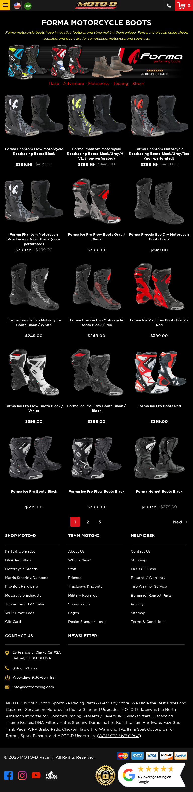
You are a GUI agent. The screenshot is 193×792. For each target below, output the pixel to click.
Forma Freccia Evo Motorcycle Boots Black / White (34, 322)
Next (178, 522)
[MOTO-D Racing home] (96, 5)
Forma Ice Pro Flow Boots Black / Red (159, 322)
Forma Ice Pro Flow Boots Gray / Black (96, 236)
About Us (76, 551)
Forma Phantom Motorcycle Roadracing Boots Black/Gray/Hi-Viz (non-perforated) (96, 153)
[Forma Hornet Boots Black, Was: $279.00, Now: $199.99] (159, 458)
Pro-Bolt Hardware (21, 586)
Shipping (139, 560)
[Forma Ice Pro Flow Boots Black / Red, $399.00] (159, 287)
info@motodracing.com (33, 687)
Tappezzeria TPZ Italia (24, 604)
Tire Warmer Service (149, 586)
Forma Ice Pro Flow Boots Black (96, 491)
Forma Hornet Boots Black (159, 491)
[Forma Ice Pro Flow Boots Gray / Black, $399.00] (96, 201)
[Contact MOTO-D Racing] (169, 5)
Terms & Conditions (148, 622)
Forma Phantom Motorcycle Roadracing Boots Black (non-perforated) (34, 239)
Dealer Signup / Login (87, 622)
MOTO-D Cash (143, 569)
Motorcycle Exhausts (23, 595)
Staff (72, 569)
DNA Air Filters (18, 560)
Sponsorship (79, 604)
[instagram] (22, 775)
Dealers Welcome (119, 736)
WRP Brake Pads (19, 613)
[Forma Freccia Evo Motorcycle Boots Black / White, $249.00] (34, 287)
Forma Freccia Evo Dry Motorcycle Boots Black (159, 236)
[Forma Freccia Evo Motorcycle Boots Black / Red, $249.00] (96, 287)
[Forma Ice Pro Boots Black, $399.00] (34, 458)
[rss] (51, 775)
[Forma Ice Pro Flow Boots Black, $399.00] (96, 458)
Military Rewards (82, 595)
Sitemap (138, 613)
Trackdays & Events (85, 586)
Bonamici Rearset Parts (151, 595)
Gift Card (13, 622)
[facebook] (8, 775)
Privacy (137, 604)
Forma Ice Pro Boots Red (159, 406)
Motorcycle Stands (21, 569)
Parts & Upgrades (20, 551)
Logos (73, 613)
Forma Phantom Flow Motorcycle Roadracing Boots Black (34, 151)
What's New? (79, 560)
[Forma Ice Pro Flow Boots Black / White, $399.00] (34, 372)
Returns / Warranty (148, 578)
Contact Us (141, 551)
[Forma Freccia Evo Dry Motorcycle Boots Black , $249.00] (159, 201)
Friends (74, 578)
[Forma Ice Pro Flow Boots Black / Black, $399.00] (96, 372)
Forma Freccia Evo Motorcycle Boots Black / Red (96, 322)
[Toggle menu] (5, 5)
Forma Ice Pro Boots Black (34, 491)
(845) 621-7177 (25, 668)
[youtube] (36, 775)
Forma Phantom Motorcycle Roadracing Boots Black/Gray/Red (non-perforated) (159, 153)
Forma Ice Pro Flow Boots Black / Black (96, 408)
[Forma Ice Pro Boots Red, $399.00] (159, 372)
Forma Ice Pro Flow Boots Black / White (34, 408)
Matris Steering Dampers (26, 578)
